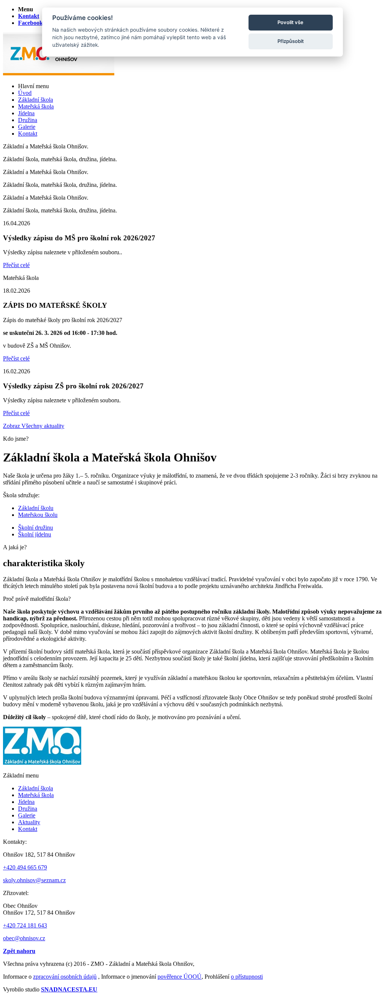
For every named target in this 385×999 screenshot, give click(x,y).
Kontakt (27, 829)
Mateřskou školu (38, 515)
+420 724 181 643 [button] (25, 925)
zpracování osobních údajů (65, 976)
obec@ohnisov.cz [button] (24, 938)
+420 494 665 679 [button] (25, 867)
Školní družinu (35, 527)
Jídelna (26, 802)
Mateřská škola (36, 795)
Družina (27, 808)
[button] (25, 9)
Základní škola (35, 788)
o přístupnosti (247, 976)
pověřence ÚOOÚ (180, 976)
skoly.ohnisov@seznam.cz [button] (34, 880)
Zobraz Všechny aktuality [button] (33, 426)
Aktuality (29, 822)
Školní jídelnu (34, 534)
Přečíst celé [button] (16, 265)
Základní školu (35, 508)
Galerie (26, 815)
